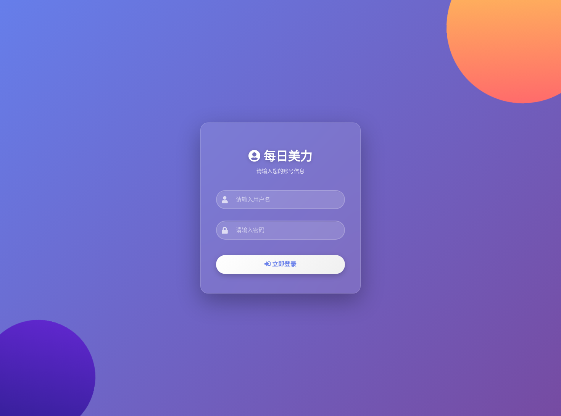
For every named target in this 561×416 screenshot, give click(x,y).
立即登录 (284, 264)
